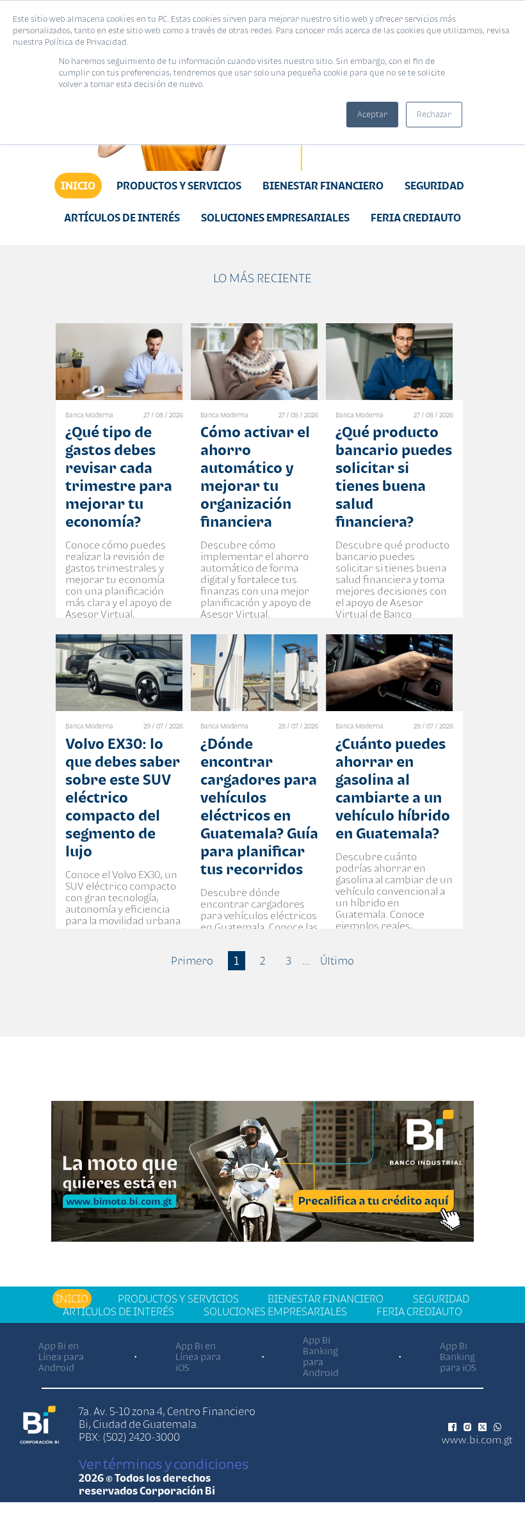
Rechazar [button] (434, 114)
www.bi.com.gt (477, 1439)
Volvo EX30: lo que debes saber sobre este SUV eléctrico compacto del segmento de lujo (122, 797)
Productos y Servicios (179, 185)
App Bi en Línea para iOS (198, 1356)
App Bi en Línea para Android (61, 1356)
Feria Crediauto (416, 217)
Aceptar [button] (372, 114)
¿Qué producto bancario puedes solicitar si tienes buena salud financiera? (393, 476)
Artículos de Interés (122, 217)
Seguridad (434, 185)
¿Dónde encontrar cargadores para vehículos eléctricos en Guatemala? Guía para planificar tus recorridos (259, 806)
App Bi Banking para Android (321, 1356)
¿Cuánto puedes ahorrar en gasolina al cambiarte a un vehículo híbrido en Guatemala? (392, 788)
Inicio (78, 185)
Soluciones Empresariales (275, 217)
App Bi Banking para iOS (458, 1356)
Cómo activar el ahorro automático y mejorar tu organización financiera (255, 476)
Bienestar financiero (323, 185)
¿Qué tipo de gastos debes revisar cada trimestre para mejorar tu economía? (118, 476)
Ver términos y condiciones (163, 1463)
